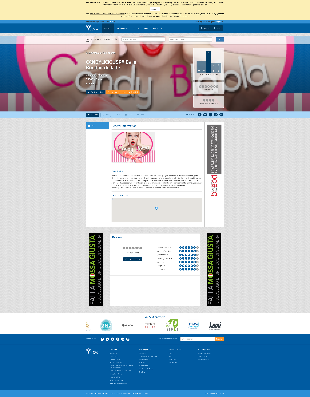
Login (218, 28)
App (170, 356)
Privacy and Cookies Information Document (107, 14)
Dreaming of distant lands (118, 383)
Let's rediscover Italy (116, 380)
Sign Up (206, 28)
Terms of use (219, 393)
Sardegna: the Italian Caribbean (120, 371)
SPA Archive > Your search (100, 53)
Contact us (157, 28)
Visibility (171, 353)
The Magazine (122, 28)
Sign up (219, 339)
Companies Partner (204, 353)
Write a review (96, 92)
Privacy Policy (209, 393)
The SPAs (107, 28)
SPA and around (144, 359)
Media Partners (203, 356)
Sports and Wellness (146, 369)
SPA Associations (203, 359)
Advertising (172, 359)
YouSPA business (175, 349)
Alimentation (143, 366)
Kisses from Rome (116, 374)
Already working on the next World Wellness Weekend (121, 367)
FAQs (146, 28)
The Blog (136, 28)
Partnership (173, 362)
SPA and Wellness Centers (148, 356)
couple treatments (116, 362)
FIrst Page (142, 353)
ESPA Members (115, 359)
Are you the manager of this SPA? (124, 92)
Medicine (142, 362)
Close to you (114, 356)
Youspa (92, 351)
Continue (155, 9)
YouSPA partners (204, 349)
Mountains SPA (115, 377)
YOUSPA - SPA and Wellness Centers (92, 28)
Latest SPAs (113, 353)
